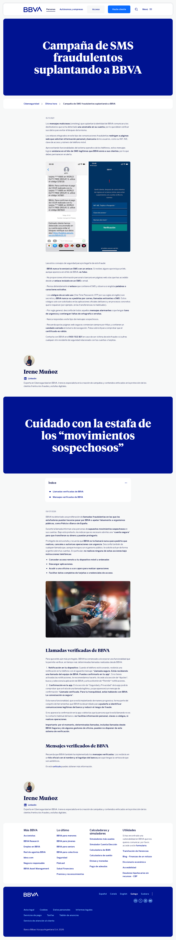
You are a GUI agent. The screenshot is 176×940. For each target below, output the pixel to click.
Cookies (44, 910)
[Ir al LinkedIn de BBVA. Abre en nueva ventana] (145, 901)
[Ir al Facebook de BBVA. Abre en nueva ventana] (136, 901)
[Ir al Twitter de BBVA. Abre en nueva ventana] (140, 901)
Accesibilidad (129, 867)
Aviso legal (29, 910)
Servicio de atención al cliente (39, 921)
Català (113, 894)
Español (103, 894)
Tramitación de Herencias (135, 851)
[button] (96, 9)
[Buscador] (136, 9)
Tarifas (50, 915)
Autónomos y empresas (71, 9)
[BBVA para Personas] (33, 9)
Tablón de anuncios (69, 915)
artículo (57, 766)
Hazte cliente (119, 9)
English (123, 894)
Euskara (145, 894)
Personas (50, 9)
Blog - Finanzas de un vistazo (137, 856)
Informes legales (84, 910)
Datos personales (61, 910)
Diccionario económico (134, 862)
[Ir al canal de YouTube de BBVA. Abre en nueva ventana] (150, 901)
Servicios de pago (33, 915)
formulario (141, 845)
